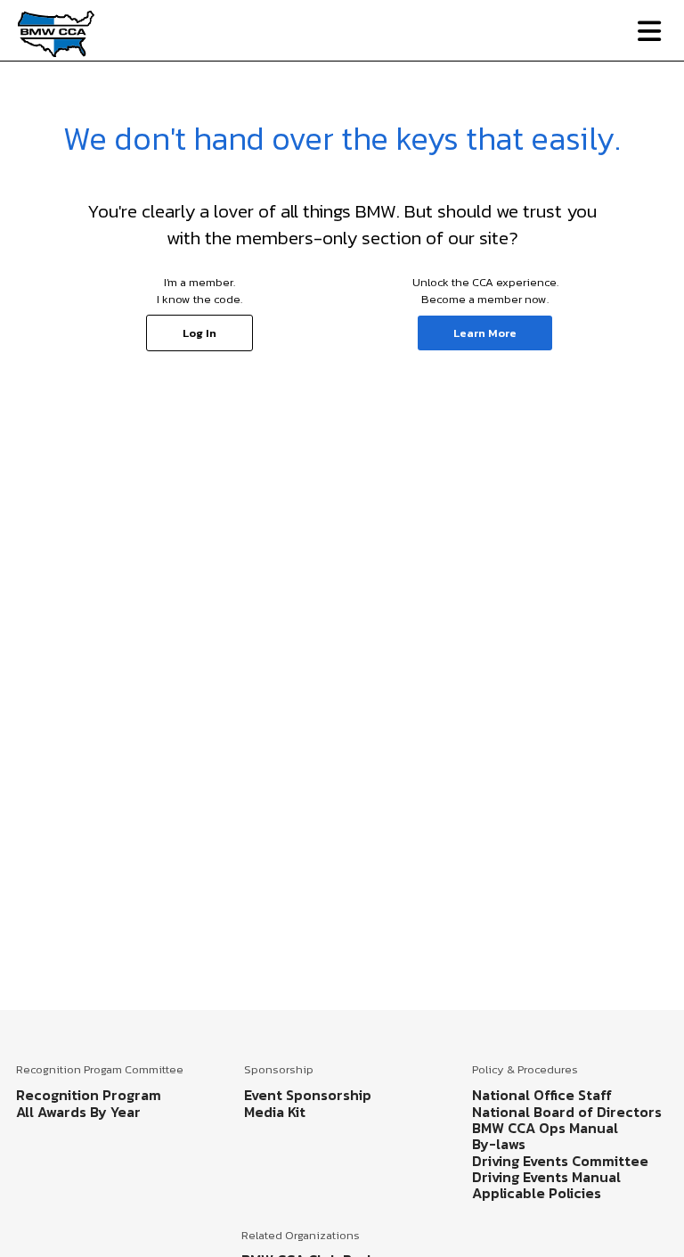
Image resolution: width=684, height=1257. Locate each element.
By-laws (498, 1143)
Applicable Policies (536, 1193)
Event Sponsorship (307, 1094)
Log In (199, 333)
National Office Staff (542, 1094)
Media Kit (274, 1111)
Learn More (485, 333)
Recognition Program (88, 1094)
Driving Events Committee (560, 1160)
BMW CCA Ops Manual (545, 1127)
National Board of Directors (567, 1111)
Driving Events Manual (546, 1176)
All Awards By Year (78, 1111)
